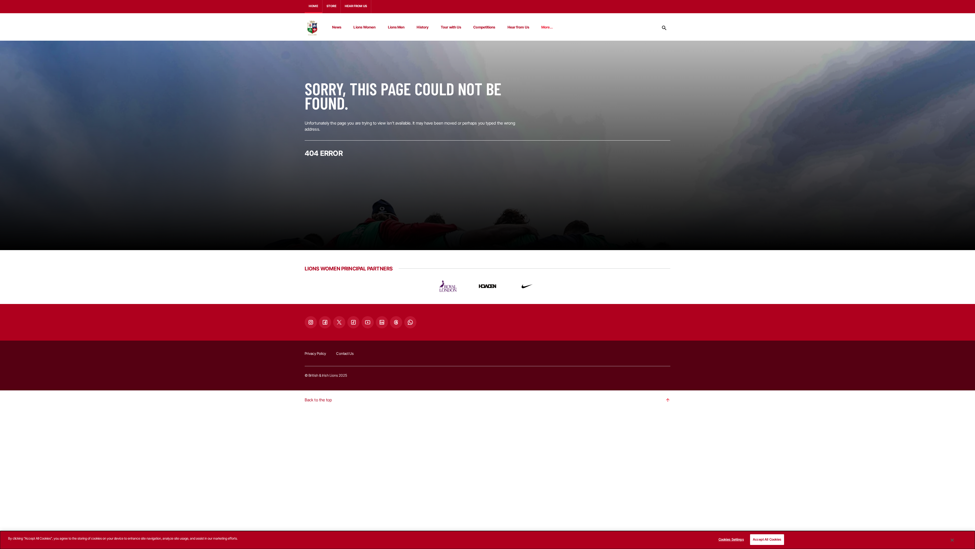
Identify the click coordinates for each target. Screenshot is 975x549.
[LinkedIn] (382, 322)
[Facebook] (325, 322)
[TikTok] (353, 322)
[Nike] (527, 286)
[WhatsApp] (410, 322)
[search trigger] (664, 28)
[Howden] (487, 286)
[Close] (952, 540)
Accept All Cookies (767, 539)
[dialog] (487, 540)
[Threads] (396, 322)
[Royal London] (448, 286)
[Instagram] (311, 322)
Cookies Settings (731, 539)
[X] (339, 322)
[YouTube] (368, 322)
